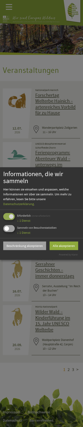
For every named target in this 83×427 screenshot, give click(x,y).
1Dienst (23, 220)
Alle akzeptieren (64, 246)
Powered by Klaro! (68, 254)
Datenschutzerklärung (18, 204)
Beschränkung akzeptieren (24, 246)
